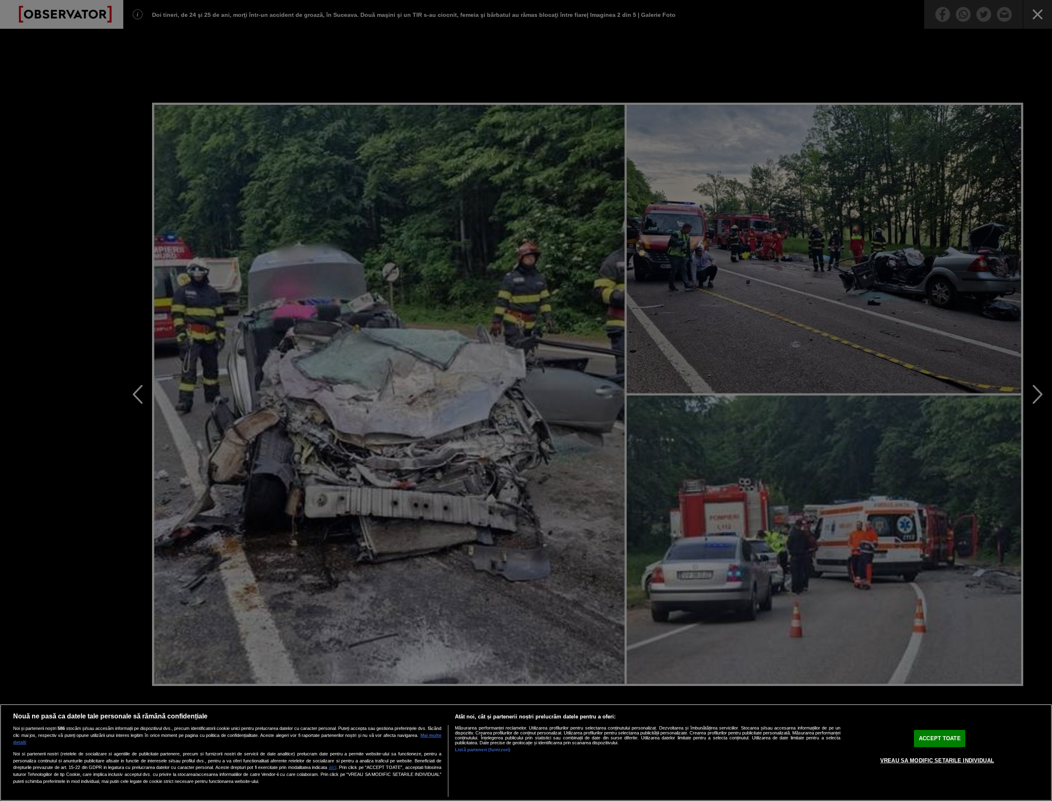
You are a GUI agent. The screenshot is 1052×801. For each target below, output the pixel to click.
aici (333, 767)
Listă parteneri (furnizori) (482, 749)
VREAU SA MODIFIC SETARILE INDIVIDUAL (937, 760)
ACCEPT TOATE (940, 738)
